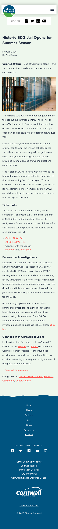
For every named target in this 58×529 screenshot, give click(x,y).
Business (48, 376)
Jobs (29, 420)
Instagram (26, 249)
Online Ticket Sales (15, 238)
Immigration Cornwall (29, 469)
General (19, 380)
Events (34, 346)
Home (29, 405)
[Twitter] (32, 21)
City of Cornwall (29, 473)
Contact (29, 434)
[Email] (44, 21)
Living (29, 410)
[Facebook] (26, 21)
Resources (29, 430)
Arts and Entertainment (31, 376)
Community (8, 380)
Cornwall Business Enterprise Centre (29, 478)
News (28, 380)
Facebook (10, 249)
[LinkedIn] (38, 21)
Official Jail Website (15, 242)
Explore (22, 346)
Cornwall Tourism (29, 465)
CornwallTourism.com (16, 370)
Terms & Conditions (29, 505)
